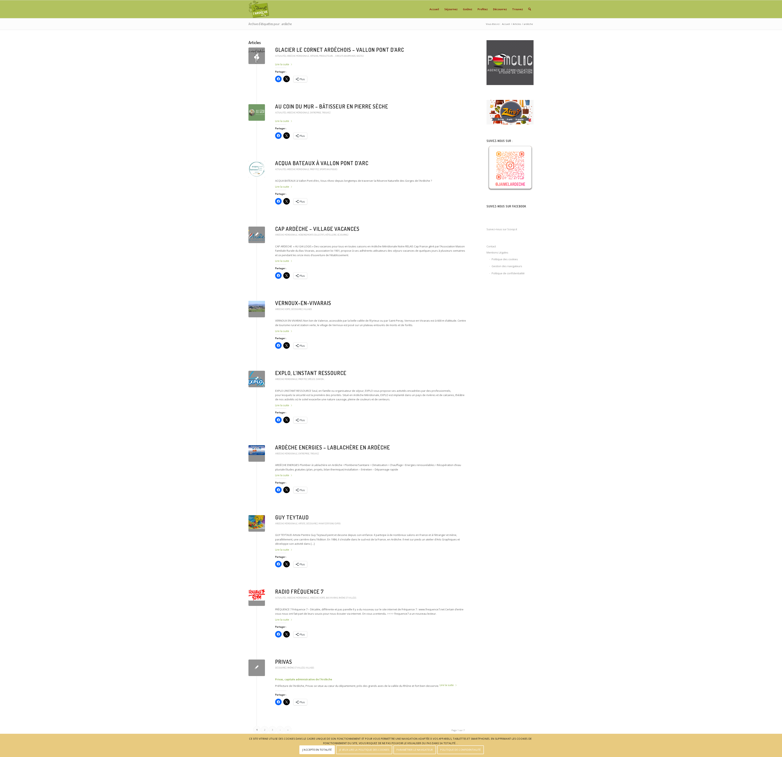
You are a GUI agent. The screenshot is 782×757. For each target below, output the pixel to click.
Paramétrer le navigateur (414, 749)
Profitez (314, 169)
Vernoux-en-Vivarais (303, 303)
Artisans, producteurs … (322, 55)
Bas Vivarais (332, 597)
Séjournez (342, 234)
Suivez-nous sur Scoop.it (502, 229)
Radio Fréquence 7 (299, 591)
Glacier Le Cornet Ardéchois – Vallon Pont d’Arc (339, 49)
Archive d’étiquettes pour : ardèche (270, 24)
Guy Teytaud (292, 517)
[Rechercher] (530, 9)
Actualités (280, 55)
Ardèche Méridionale (298, 55)
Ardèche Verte (282, 309)
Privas (283, 661)
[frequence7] (256, 597)
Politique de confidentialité (508, 273)
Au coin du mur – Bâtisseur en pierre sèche (331, 106)
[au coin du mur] (256, 112)
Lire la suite (282, 64)
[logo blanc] (256, 169)
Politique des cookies (505, 259)
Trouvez (326, 112)
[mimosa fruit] (256, 523)
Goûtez (360, 55)
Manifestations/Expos (329, 523)
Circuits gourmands (345, 55)
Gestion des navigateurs (507, 266)
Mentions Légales (497, 252)
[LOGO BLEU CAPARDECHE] (256, 235)
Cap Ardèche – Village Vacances (317, 228)
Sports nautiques (328, 169)
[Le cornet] (256, 56)
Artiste (301, 523)
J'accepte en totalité (317, 749)
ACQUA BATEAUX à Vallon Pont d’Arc (321, 163)
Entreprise (315, 112)
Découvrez (297, 309)
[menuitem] (434, 9)
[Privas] (256, 668)
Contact (491, 246)
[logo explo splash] (256, 379)
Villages (307, 309)
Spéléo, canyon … (316, 379)
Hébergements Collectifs (311, 234)
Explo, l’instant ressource (310, 373)
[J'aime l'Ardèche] (258, 9)
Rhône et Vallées (347, 597)
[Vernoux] (256, 309)
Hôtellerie (331, 234)
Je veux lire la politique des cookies (364, 749)
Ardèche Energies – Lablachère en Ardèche (332, 447)
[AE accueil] (256, 453)
